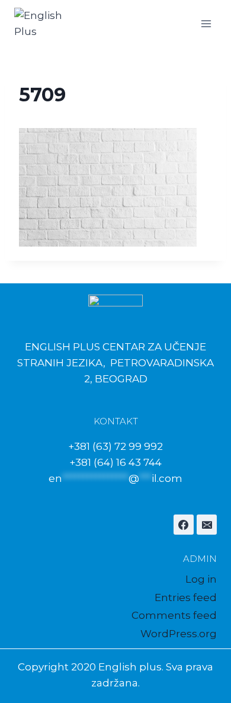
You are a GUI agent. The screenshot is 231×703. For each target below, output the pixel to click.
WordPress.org (178, 634)
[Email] (207, 525)
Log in (201, 579)
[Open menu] (206, 23)
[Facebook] (184, 525)
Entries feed (186, 597)
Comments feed (174, 615)
